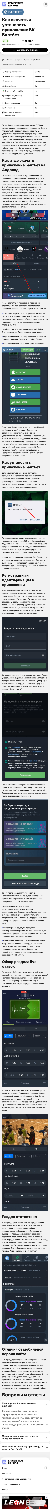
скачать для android (27, 50)
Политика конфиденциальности (16, 1479)
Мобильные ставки (14, 60)
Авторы (5, 1490)
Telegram (46, 1468)
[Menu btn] (45, 4)
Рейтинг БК (3, 60)
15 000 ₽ (29, 41)
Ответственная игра (11, 1484)
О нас (4, 1468)
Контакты (6, 1473)
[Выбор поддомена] (25, 3)
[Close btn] (46, 1497)
